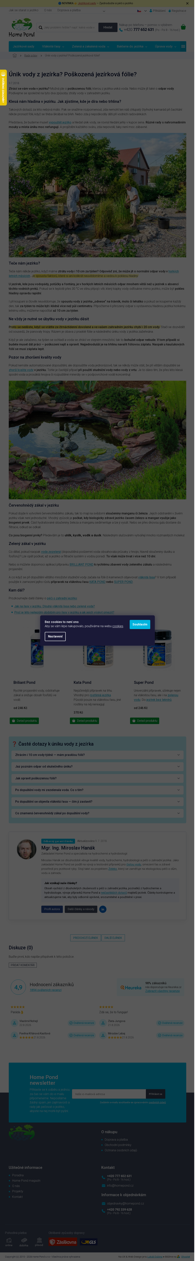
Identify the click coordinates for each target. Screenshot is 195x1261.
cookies (117, 626)
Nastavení (55, 636)
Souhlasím (140, 624)
